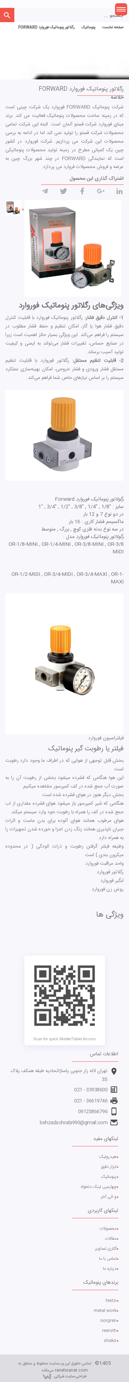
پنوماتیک (108, 1176)
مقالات (110, 1238)
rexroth (109, 1330)
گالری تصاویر (105, 1248)
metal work (105, 1310)
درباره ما (109, 1268)
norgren (108, 1320)
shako (110, 1340)
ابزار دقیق (108, 1166)
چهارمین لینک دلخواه (98, 1186)
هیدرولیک (107, 1156)
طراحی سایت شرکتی (70, 1376)
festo (110, 1300)
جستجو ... (114, 16)
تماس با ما (107, 1258)
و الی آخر (108, 1196)
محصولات (108, 1228)
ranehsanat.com (71, 1370)
